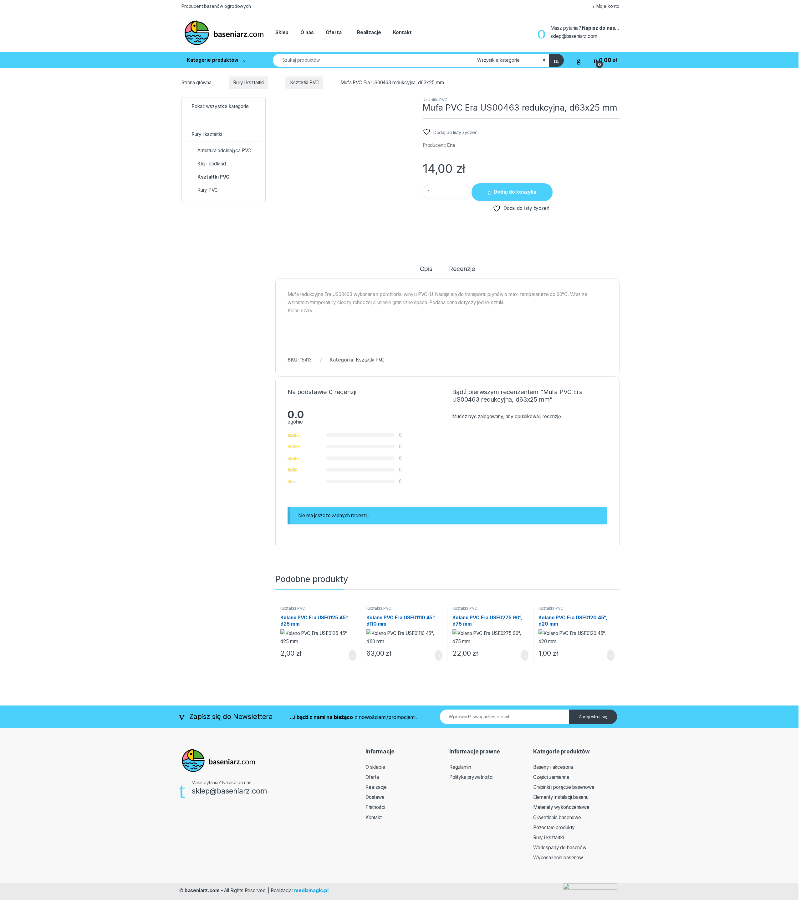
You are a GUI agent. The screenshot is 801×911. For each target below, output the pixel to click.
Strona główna (196, 83)
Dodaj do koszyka (515, 192)
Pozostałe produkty (554, 827)
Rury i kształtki (248, 83)
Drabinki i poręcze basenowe (563, 787)
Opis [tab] (426, 269)
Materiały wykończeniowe (561, 807)
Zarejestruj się (593, 716)
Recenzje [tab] (462, 269)
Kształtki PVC (304, 83)
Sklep (281, 32)
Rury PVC (207, 190)
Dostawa (374, 797)
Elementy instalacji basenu (561, 797)
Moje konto (608, 6)
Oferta (334, 32)
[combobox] (373, 60)
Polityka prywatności (471, 777)
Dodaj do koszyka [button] (347, 655)
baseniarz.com (202, 890)
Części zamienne (551, 777)
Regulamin (460, 767)
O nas (307, 32)
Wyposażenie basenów (558, 858)
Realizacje (369, 32)
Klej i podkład (211, 164)
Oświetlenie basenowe (557, 817)
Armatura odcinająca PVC (224, 151)
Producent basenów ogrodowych (216, 6)
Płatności (375, 807)
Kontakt (402, 32)
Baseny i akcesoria (553, 767)
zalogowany (490, 416)
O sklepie (375, 767)
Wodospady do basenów (559, 848)
